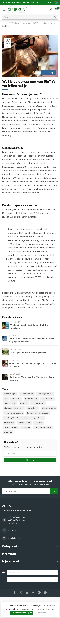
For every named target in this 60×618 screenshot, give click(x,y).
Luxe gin (38, 422)
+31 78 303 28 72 (16, 530)
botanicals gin (10, 393)
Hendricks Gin (38, 300)
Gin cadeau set (31, 398)
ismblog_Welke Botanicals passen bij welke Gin (23, 418)
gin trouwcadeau (49, 408)
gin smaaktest (9, 403)
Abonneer (30, 460)
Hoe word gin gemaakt (13, 413)
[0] (56, 9)
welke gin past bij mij (42, 427)
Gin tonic (23, 403)
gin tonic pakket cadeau (13, 408)
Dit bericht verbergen (22, 612)
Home (4, 23)
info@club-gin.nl (15, 538)
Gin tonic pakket (38, 403)
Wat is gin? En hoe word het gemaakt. (28, 352)
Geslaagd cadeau (45, 393)
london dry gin (24, 422)
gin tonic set (33, 408)
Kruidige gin (9, 422)
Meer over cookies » (43, 612)
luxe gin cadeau (10, 427)
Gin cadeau (16, 398)
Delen (47, 72)
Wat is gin (26, 427)
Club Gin (31, 292)
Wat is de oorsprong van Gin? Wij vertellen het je (32, 23)
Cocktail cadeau (26, 393)
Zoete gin (8, 432)
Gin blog (5, 26)
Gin (5, 398)
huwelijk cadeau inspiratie (37, 413)
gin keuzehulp (47, 398)
